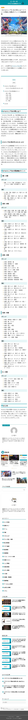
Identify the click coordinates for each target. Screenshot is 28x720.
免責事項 (17, 716)
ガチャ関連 (6, 570)
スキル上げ (6, 535)
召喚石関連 (6, 566)
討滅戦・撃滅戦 (8, 577)
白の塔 (20, 66)
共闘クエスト (7, 559)
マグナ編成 (6, 546)
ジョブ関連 (6, 563)
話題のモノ (6, 525)
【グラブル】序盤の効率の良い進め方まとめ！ (14, 682)
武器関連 (6, 553)
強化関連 (6, 549)
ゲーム (3, 7)
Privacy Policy (11, 716)
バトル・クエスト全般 (9, 556)
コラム (5, 590)
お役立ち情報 (7, 587)
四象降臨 (6, 580)
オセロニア (15, 66)
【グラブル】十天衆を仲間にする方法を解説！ (14, 692)
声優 (5, 532)
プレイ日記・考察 (8, 539)
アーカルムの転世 (8, 584)
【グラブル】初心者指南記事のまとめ (13, 678)
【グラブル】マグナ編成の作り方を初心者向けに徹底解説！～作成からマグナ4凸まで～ (14, 687)
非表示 (14, 82)
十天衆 (5, 573)
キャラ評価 (6, 522)
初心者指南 (6, 542)
